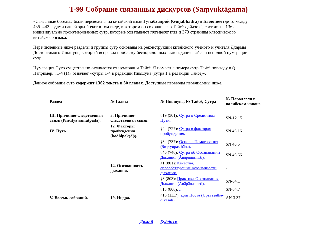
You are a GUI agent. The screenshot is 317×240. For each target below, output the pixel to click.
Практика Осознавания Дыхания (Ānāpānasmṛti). (189, 181)
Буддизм (169, 221)
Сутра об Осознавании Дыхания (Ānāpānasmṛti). (190, 155)
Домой (146, 221)
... (181, 189)
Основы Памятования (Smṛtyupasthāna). (189, 144)
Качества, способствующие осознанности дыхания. (188, 168)
